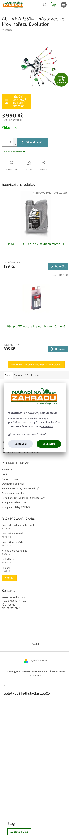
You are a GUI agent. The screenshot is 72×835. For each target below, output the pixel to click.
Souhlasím (48, 444)
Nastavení (20, 444)
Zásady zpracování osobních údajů (29, 434)
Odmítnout (47, 426)
